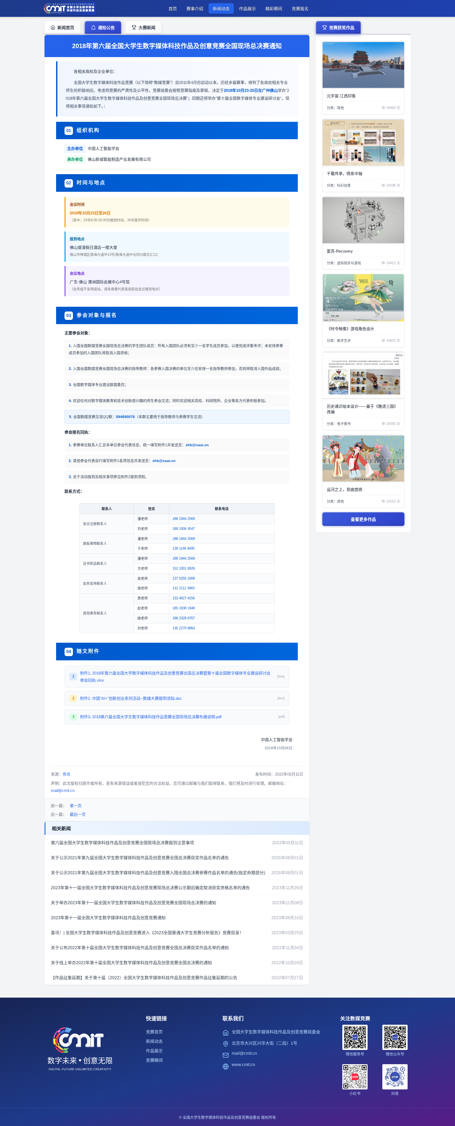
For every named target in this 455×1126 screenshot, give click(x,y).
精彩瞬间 (273, 9)
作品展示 (247, 9)
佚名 (67, 774)
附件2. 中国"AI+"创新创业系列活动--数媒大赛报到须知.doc (131, 698)
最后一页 (78, 814)
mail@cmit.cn (63, 790)
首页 (173, 9)
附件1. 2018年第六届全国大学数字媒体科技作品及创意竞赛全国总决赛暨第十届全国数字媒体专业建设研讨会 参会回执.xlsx (175, 676)
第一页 (76, 805)
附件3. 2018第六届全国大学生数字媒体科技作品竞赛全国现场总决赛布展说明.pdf (150, 717)
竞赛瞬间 (154, 1060)
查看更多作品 (363, 519)
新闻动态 (221, 9)
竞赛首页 (154, 1032)
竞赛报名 (300, 9)
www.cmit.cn (243, 1064)
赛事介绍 (194, 9)
